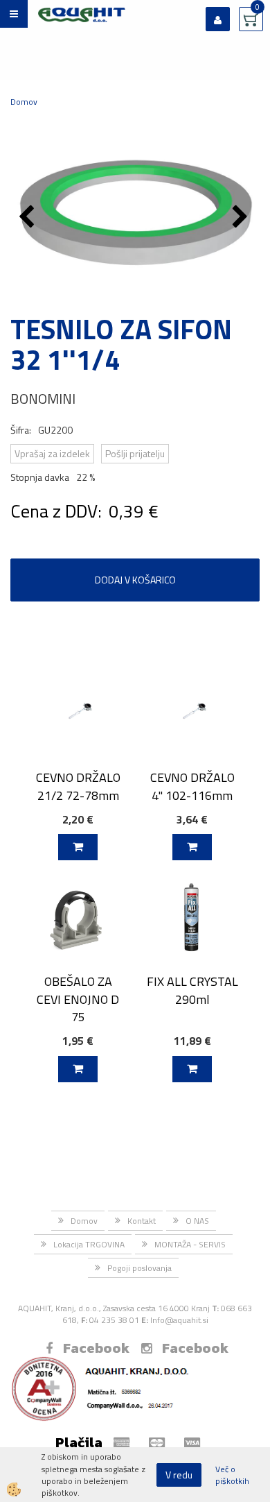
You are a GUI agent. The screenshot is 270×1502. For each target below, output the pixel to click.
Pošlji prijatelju (135, 453)
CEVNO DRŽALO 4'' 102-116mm (192, 786)
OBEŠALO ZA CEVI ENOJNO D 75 (78, 999)
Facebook (96, 1348)
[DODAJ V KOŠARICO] (78, 847)
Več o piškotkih (232, 1475)
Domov (23, 101)
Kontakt (141, 1220)
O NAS (197, 1220)
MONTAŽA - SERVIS (190, 1244)
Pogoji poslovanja (139, 1267)
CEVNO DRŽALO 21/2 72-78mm (78, 786)
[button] (242, 217)
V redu (178, 1474)
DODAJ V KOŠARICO (135, 579)
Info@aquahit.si (179, 1319)
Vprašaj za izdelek (52, 453)
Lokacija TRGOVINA (89, 1244)
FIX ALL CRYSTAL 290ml (192, 990)
